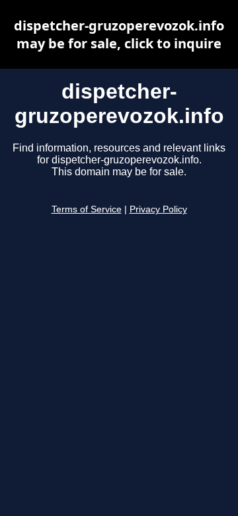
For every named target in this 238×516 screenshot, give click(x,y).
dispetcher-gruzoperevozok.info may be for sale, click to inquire (119, 34)
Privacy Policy (158, 209)
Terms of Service (87, 209)
